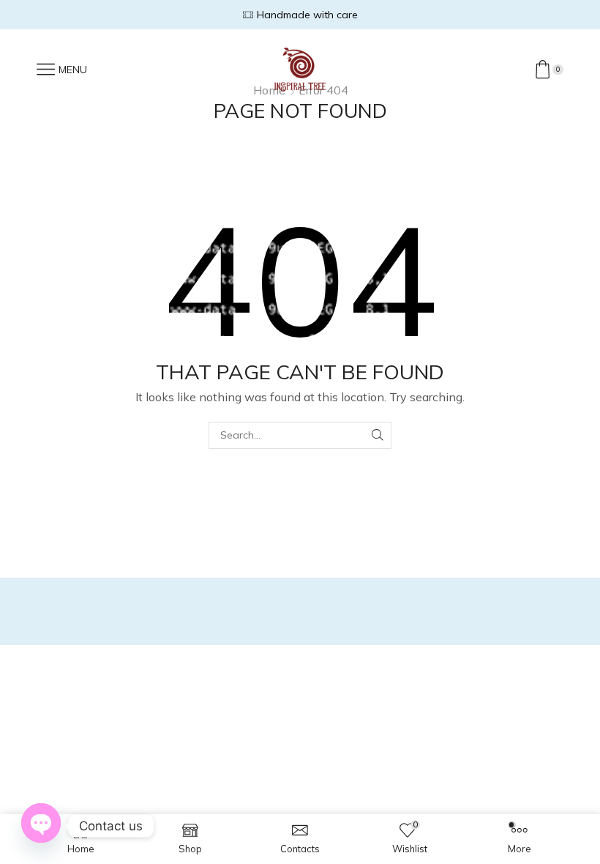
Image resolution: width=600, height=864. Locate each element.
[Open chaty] (41, 823)
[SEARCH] (377, 435)
